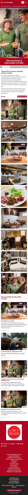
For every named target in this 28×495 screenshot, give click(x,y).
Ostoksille (14, 462)
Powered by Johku (14, 492)
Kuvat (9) (6, 67)
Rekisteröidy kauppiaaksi (14, 490)
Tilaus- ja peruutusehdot (8, 485)
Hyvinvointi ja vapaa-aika (14, 468)
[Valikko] (26, 2)
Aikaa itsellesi (14, 465)
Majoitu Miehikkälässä (14, 456)
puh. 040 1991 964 (14, 481)
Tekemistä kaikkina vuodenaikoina (14, 459)
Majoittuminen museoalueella (14, 471)
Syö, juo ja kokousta (6, 6)
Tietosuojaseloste (20, 485)
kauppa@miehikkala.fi (14, 483)
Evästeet (14, 487)
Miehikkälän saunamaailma (14, 457)
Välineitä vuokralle (14, 464)
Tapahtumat (14, 460)
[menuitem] (22, 2)
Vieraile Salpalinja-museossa (14, 454)
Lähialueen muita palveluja (14, 470)
